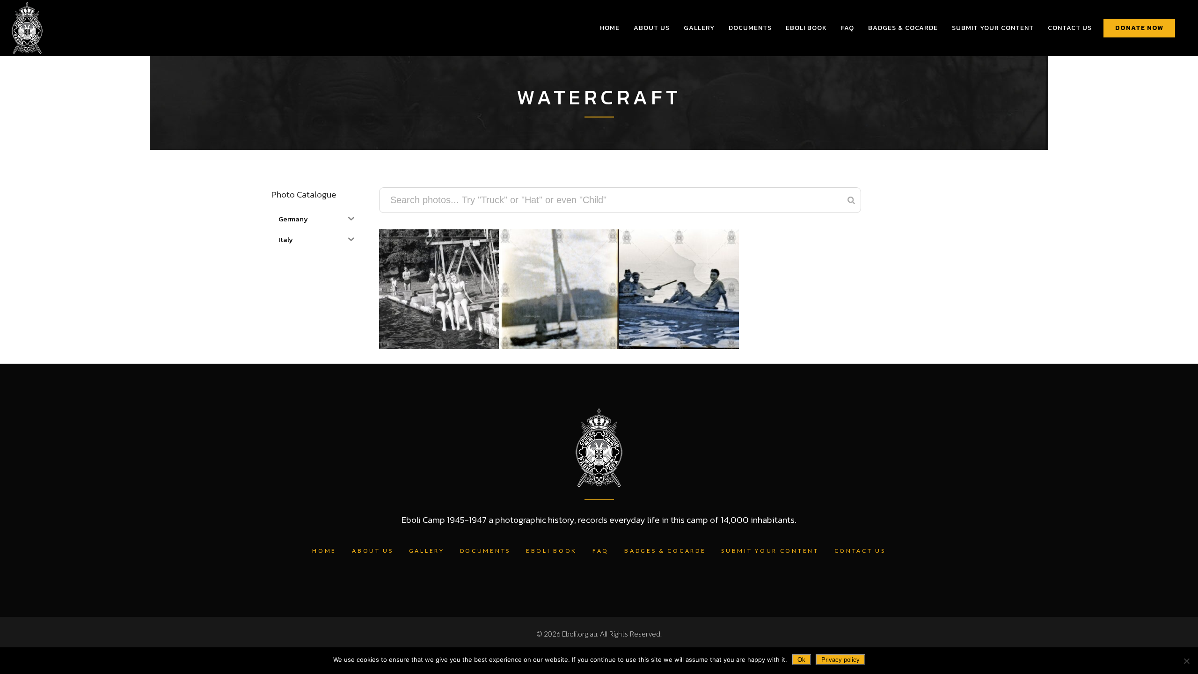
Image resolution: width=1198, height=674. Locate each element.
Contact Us (860, 550)
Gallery (427, 550)
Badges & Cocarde (665, 550)
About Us (373, 550)
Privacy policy (840, 659)
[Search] (851, 200)
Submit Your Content (769, 550)
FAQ (600, 550)
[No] (1186, 661)
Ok (801, 659)
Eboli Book (551, 550)
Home (324, 550)
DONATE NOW (1139, 28)
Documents (485, 550)
